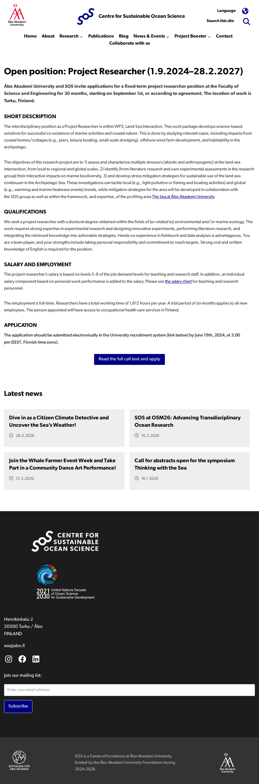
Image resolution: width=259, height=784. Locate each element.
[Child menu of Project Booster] (192, 36)
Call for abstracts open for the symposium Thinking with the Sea (185, 464)
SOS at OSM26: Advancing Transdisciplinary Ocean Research (188, 421)
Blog (123, 36)
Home (30, 36)
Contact (224, 36)
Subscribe (18, 706)
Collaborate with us (129, 43)
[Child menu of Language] (232, 11)
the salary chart (178, 281)
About (48, 36)
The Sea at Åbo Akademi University (183, 197)
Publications (101, 36)
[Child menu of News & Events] (151, 36)
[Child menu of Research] (71, 36)
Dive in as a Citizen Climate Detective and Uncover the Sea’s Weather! (59, 421)
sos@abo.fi (14, 646)
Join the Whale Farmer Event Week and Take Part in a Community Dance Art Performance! (62, 464)
